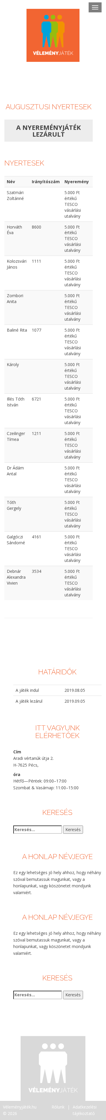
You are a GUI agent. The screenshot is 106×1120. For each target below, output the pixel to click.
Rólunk (58, 1107)
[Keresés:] (37, 829)
